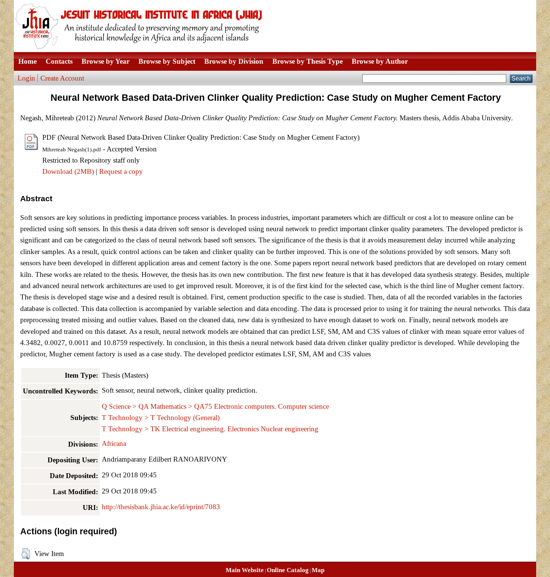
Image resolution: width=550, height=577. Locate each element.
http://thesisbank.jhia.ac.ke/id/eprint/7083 (161, 507)
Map (318, 570)
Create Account (62, 78)
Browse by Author (380, 61)
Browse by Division (233, 61)
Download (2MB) (68, 171)
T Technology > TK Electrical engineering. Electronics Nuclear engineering (210, 429)
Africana (114, 443)
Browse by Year (105, 61)
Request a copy (121, 171)
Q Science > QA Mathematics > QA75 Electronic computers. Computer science (215, 406)
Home (27, 61)
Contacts (59, 61)
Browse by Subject (166, 61)
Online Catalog (288, 570)
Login (26, 78)
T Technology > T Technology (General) (161, 418)
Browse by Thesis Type (307, 61)
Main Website (245, 570)
